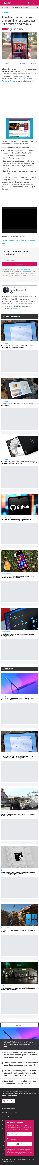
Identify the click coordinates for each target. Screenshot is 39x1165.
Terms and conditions (8, 1109)
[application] (19, 219)
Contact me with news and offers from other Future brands (20, 1138)
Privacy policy (6, 1117)
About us (5, 1137)
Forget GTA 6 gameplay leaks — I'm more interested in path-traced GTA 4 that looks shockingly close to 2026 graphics (20, 1073)
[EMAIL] (12, 292)
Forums (4, 1141)
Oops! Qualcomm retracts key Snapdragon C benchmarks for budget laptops (20, 1082)
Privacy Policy (26, 1151)
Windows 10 (23, 78)
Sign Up (19, 1144)
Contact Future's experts (9, 1113)
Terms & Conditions (17, 1152)
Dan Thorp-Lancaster (15, 28)
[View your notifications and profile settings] (28, 3)
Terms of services (23, 269)
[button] (36, 3)
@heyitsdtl (16, 309)
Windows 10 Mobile (9, 81)
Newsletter (33, 63)
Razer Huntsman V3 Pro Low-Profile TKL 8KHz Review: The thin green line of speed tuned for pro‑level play (20, 1054)
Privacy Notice (26, 271)
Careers (4, 1129)
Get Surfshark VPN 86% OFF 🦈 (21, 7)
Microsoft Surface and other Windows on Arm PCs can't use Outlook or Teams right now (20, 1044)
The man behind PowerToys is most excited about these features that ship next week (21, 1064)
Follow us (24, 63)
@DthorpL (32, 306)
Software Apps (6, 12)
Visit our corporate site (9, 1095)
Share (6, 63)
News (4, 29)
